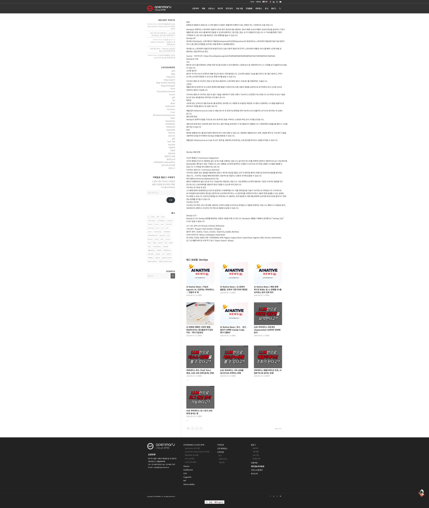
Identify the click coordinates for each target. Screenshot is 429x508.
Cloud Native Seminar (166, 91)
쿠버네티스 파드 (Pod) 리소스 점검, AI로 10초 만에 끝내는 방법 (200, 371)
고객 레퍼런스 (222, 448)
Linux (172, 112)
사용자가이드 (223, 459)
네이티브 (160, 243)
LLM (162, 228)
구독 (170, 200)
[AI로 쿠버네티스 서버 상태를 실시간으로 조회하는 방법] (234, 357)
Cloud (172, 88)
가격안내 (220, 444)
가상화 (154, 243)
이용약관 (254, 462)
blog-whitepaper (168, 85)
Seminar (171, 135)
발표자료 (171, 153)
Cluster (172, 94)
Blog (173, 73)
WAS (149, 243)
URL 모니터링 (189, 458)
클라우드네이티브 (152, 261)
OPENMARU (170, 124)
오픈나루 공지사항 (168, 165)
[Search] (280, 8)
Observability (157, 232)
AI (148, 217)
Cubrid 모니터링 (190, 462)
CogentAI (187, 477)
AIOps (153, 217)
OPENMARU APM (152, 235)
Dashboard (170, 126)
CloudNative (161, 220)
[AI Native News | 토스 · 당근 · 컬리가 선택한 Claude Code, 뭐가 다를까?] (234, 313)
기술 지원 (255, 455)
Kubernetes (170, 106)
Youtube (171, 144)
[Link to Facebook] (270, 1)
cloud (163, 217)
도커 (166, 243)
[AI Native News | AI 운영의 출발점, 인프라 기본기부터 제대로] (234, 273)
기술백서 (171, 147)
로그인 (252, 2)
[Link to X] (277, 1)
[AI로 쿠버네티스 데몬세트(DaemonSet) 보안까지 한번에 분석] (268, 313)
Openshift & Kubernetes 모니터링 (197, 452)
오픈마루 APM (167, 250)
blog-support (169, 79)
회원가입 (258, 2)
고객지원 (220, 452)
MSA (167, 228)
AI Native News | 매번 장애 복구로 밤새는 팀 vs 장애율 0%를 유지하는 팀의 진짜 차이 (268, 289)
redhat (157, 239)
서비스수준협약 (257, 470)
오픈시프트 (151, 254)
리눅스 (149, 246)
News (172, 118)
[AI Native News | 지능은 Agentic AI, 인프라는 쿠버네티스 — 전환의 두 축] (200, 273)
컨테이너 (169, 254)
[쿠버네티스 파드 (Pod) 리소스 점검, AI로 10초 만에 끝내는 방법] (200, 357)
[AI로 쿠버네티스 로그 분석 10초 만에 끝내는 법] (200, 397)
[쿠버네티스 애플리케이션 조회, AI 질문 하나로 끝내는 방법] (268, 357)
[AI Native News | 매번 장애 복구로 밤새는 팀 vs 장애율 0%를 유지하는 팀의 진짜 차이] (268, 273)
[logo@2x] (159, 8)
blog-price (170, 76)
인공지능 (158, 254)
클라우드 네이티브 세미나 (165, 261)
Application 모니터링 (192, 448)
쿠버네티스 (151, 258)
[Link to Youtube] (280, 1)
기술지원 (221, 462)
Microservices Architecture (164, 115)
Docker (157, 224)
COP (185, 473)
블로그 (253, 444)
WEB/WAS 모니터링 (192, 455)
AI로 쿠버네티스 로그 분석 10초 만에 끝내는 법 (199, 412)
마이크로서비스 (157, 246)
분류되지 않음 (170, 156)
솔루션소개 (171, 159)
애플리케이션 (151, 250)
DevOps (150, 224)
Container (171, 109)
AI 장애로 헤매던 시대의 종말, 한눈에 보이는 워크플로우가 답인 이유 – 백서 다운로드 (199, 330)
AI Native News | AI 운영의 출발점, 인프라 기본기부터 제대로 (233, 288)
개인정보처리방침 (257, 466)
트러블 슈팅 (256, 458)
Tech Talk (171, 141)
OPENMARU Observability (164, 162)
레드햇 (170, 243)
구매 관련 (255, 452)
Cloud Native (152, 220)
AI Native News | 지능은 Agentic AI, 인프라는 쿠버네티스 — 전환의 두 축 (200, 289)
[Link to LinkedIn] (273, 1)
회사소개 (254, 473)
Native (150, 232)
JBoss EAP (169, 224)
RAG (168, 235)
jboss (162, 224)
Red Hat (171, 132)
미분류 (172, 150)
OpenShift (171, 129)
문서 (220, 455)
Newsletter (170, 121)
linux (158, 228)
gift (173, 97)
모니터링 (165, 246)
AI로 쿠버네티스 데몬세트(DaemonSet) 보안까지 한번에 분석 (267, 330)
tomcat (168, 239)
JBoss (172, 103)
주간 (163, 254)
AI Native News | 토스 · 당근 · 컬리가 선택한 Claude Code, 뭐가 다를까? (234, 330)
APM (173, 71)
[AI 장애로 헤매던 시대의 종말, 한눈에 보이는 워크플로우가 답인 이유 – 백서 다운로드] (200, 313)
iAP (173, 100)
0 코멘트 (199, 295)
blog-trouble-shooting (165, 82)
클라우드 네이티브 (166, 258)
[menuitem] (252, 1)
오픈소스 (171, 168)
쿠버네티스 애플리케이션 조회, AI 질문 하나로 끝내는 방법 (268, 371)
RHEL (162, 239)
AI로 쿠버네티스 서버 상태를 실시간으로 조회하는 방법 (231, 371)
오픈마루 (159, 250)
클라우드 (158, 258)
